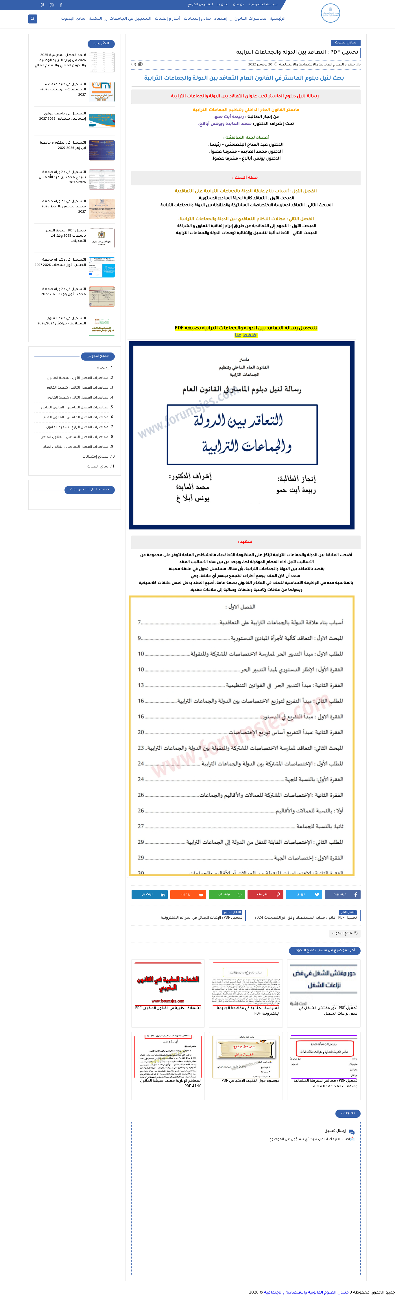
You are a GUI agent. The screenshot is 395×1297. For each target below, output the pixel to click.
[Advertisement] (246, 284)
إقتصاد (220, 19)
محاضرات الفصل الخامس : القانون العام (75, 418)
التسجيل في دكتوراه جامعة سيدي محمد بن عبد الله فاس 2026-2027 (62, 178)
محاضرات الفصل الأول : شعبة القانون (77, 378)
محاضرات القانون (250, 19)
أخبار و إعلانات (167, 19)
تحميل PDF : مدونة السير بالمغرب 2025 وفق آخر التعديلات (66, 236)
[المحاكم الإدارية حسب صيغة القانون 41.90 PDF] (168, 1057)
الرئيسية (277, 19)
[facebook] (61, 5)
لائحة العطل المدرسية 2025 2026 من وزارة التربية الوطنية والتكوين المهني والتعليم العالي (60, 61)
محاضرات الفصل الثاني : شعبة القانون (77, 398)
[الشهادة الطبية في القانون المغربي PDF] (168, 984)
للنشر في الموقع (200, 4)
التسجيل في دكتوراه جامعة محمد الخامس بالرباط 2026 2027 (64, 207)
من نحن (239, 4)
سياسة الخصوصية (263, 4)
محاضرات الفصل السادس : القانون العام (75, 447)
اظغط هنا (246, 335)
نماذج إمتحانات (197, 19)
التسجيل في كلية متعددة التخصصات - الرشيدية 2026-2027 (63, 90)
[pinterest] (42, 5)
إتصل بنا (223, 4)
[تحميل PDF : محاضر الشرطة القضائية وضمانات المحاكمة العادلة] (323, 1057)
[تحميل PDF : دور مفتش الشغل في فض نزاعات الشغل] (323, 984)
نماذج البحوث (73, 19)
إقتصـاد (102, 368)
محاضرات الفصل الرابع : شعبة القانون (77, 428)
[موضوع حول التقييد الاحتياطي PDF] (245, 1057)
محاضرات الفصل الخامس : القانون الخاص (74, 408)
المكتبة (95, 19)
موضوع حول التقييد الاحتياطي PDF (251, 1081)
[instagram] (52, 5)
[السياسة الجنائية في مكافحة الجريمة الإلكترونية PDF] (245, 984)
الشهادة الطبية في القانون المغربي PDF (168, 1008)
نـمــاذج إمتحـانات (95, 457)
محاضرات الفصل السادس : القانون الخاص (74, 437)
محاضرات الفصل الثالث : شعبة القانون (76, 388)
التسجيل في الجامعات (130, 19)
